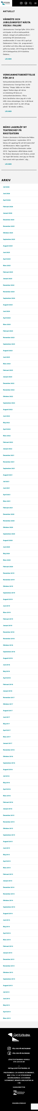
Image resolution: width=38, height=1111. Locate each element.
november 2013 (8, 966)
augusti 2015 (8, 841)
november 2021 (8, 462)
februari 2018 (8, 684)
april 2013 (7, 1012)
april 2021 (7, 495)
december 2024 (8, 285)
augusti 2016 (8, 769)
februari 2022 (8, 442)
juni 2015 (6, 848)
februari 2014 (8, 946)
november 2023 (8, 337)
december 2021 (8, 455)
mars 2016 (7, 796)
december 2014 (8, 887)
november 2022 (8, 390)
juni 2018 (6, 665)
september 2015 (9, 835)
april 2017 (7, 730)
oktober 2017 (8, 704)
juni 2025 (6, 252)
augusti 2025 (8, 246)
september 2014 (9, 907)
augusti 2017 (8, 711)
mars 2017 (7, 737)
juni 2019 (6, 606)
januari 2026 (7, 213)
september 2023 (9, 344)
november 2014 (8, 894)
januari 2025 (7, 279)
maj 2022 (6, 423)
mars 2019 (7, 612)
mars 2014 (7, 940)
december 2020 (8, 514)
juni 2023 (6, 357)
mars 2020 (7, 560)
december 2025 (8, 220)
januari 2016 (7, 809)
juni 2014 (6, 920)
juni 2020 (6, 547)
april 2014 (7, 933)
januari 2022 (7, 449)
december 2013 (8, 959)
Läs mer (8, 59)
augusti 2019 (8, 599)
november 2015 (8, 822)
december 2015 (8, 815)
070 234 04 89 (19, 1062)
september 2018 (9, 652)
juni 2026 (6, 193)
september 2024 (9, 298)
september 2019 (9, 593)
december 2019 (8, 573)
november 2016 (8, 750)
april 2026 (7, 200)
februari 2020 (8, 567)
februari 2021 (8, 508)
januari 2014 (7, 953)
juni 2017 (6, 717)
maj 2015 (6, 855)
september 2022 (9, 403)
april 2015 (7, 861)
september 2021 (9, 468)
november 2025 (8, 226)
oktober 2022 (8, 396)
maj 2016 (6, 783)
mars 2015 (7, 868)
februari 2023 (8, 370)
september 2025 (9, 239)
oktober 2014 (8, 900)
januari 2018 (7, 691)
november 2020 (8, 521)
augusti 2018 (8, 658)
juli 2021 (6, 481)
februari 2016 (8, 802)
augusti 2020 (8, 540)
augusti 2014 (8, 913)
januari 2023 (7, 377)
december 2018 (8, 632)
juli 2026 (6, 187)
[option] (19, 1092)
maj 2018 (6, 671)
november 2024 (8, 292)
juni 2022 (6, 416)
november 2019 (8, 580)
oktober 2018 (8, 645)
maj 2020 (6, 553)
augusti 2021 (8, 475)
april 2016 (7, 789)
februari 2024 (8, 331)
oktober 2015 (8, 828)
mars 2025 (7, 265)
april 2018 (7, 678)
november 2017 (8, 697)
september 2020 (9, 534)
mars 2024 (7, 324)
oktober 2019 (8, 586)
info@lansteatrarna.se (19, 1068)
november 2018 (8, 639)
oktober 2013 (8, 972)
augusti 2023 (8, 351)
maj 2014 (6, 927)
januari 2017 (7, 743)
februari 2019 (8, 619)
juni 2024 (6, 311)
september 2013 (9, 979)
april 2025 (7, 259)
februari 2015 (8, 874)
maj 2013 (6, 1005)
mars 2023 (7, 364)
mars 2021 (7, 501)
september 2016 (9, 763)
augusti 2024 (8, 305)
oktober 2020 (8, 527)
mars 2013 (7, 1018)
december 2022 (8, 383)
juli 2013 (6, 992)
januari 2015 (7, 881)
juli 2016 (6, 776)
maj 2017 (6, 724)
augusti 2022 (8, 409)
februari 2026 (8, 207)
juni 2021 (6, 488)
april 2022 (7, 429)
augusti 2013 (8, 985)
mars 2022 (7, 436)
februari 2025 (8, 272)
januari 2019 (7, 625)
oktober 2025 (8, 233)
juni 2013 (6, 999)
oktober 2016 (8, 756)
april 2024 (7, 318)
